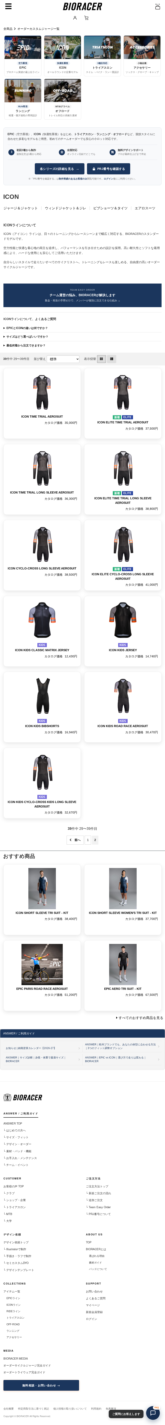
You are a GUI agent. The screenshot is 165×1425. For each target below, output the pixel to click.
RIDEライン (13, 1311)
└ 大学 (7, 1221)
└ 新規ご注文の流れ (98, 1193)
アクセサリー (14, 1337)
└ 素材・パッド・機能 (17, 1151)
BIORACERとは (96, 1249)
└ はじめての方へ (14, 1130)
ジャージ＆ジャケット (20, 208)
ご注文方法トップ (97, 1186)
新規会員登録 (94, 1312)
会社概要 (8, 1408)
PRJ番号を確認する (111, 169)
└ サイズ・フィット (16, 1137)
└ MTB (7, 1214)
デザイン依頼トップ (16, 1242)
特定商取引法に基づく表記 (33, 1408)
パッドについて (98, 1269)
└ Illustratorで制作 (14, 1249)
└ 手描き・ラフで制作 (17, 1256)
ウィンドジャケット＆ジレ (65, 208)
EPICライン (13, 1298)
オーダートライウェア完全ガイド (24, 1372)
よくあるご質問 (95, 1298)
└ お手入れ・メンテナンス (20, 1158)
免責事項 (111, 1408)
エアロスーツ (145, 208)
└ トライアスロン (14, 1207)
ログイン (91, 1319)
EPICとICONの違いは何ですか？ (27, 328)
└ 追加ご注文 (94, 1200)
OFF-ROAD (13, 1324)
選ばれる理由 (96, 1255)
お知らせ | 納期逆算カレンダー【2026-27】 (31, 1048)
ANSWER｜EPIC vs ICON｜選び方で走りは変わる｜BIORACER (115, 1059)
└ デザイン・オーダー (17, 1144)
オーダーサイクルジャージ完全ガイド (27, 1365)
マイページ (93, 1305)
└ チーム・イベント (16, 1165)
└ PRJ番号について (98, 1214)
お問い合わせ (94, 1291)
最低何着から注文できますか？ (26, 345)
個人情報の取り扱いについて (70, 1408)
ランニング (12, 1330)
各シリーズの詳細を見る (59, 169)
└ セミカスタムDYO (16, 1263)
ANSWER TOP (12, 1123)
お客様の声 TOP (13, 1186)
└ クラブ (9, 1193)
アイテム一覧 (11, 1291)
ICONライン (13, 1304)
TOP (89, 1242)
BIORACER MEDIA (15, 1358)
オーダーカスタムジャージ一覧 (38, 28)
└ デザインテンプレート (18, 1270)
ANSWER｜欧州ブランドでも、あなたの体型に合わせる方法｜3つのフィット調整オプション (120, 1046)
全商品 (7, 28)
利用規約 (96, 1408)
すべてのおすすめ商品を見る (141, 1018)
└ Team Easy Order (98, 1207)
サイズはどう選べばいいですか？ (27, 336)
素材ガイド (95, 1262)
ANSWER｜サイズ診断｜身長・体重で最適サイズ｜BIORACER (36, 1059)
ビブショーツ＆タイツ (110, 208)
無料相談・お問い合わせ (39, 1385)
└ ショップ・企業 (14, 1200)
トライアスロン (15, 1317)
